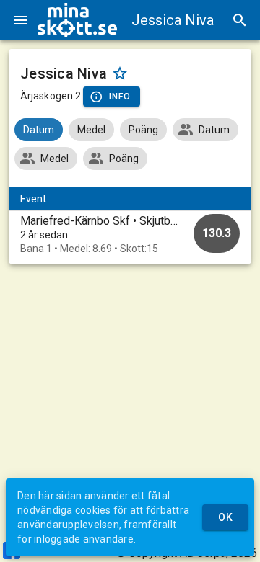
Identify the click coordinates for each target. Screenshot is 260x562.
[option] (130, 234)
